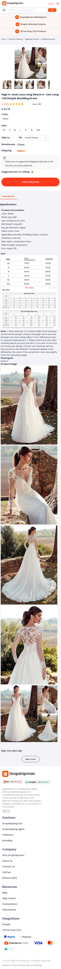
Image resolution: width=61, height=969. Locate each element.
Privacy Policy (25, 965)
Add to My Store (30, 182)
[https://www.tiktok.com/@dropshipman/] (4, 811)
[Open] (46, 138)
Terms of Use (9, 965)
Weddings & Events (32, 39)
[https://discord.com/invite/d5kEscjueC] (8, 811)
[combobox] (29, 137)
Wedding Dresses (48, 39)
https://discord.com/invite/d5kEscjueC (9, 811)
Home (3, 39)
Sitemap (37, 965)
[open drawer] (57, 3)
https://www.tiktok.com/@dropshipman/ (5, 811)
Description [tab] (8, 196)
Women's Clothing (15, 39)
